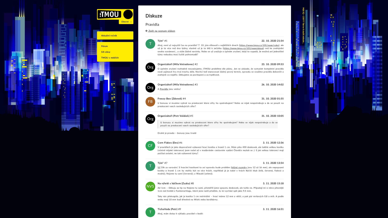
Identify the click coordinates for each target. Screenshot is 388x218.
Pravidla (164, 89)
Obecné (125, 22)
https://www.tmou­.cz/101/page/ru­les (259, 45)
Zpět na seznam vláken (161, 31)
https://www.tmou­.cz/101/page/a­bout (243, 48)
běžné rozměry (239, 168)
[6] (159, 168)
